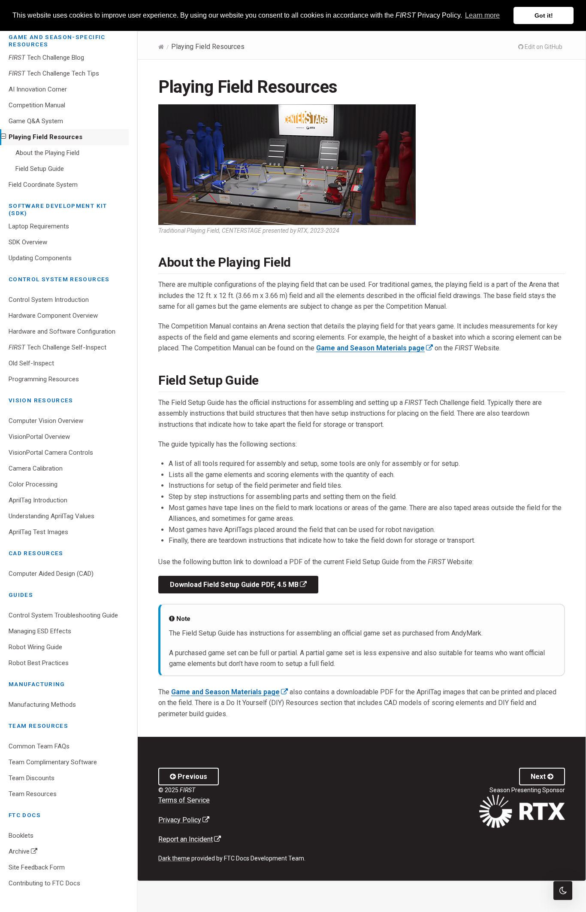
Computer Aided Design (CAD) (51, 574)
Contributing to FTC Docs (44, 883)
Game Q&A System (36, 121)
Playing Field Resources (45, 137)
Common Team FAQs (39, 746)
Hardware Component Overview (53, 315)
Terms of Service (184, 800)
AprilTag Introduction (38, 500)
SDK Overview (28, 242)
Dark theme (174, 858)
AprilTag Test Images (38, 532)
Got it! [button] (544, 15)
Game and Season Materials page (374, 348)
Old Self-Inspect (31, 363)
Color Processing (33, 484)
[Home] (161, 47)
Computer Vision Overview (46, 421)
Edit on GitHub (542, 47)
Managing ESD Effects (40, 631)
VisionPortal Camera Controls (51, 452)
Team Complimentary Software (53, 762)
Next (539, 776)
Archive (36, 853)
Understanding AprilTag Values (51, 516)
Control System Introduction (49, 300)
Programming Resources (44, 379)
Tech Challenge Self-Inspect (57, 347)
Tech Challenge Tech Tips (54, 73)
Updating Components (40, 258)
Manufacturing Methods (42, 704)
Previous (191, 776)
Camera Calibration (36, 468)
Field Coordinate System (43, 184)
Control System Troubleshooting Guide (63, 615)
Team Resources (33, 794)
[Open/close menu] (3, 136)
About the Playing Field (47, 153)
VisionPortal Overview (39, 437)
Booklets (21, 835)
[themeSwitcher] (562, 890)
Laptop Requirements (39, 226)
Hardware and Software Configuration (62, 331)
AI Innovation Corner (38, 89)
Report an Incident (189, 839)
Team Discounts (31, 778)
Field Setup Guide (39, 169)
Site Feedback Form (37, 867)
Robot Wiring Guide (35, 647)
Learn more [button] (482, 15)
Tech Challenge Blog (46, 57)
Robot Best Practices (39, 663)
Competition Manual (37, 105)
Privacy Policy (183, 820)
